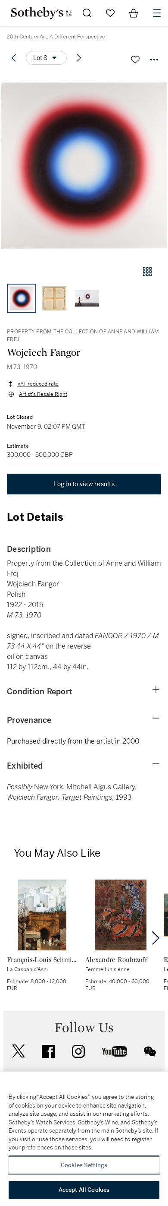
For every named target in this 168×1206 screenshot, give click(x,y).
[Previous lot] (13, 58)
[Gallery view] (147, 271)
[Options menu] (154, 59)
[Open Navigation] (156, 12)
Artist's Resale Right (43, 394)
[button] (84, 166)
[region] (84, 1139)
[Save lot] (135, 59)
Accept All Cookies (84, 1189)
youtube (114, 1051)
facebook (48, 1051)
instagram (78, 1051)
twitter (18, 1051)
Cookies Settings (84, 1165)
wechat (150, 1051)
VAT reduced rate (38, 383)
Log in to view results (84, 484)
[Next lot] (78, 58)
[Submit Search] (87, 13)
